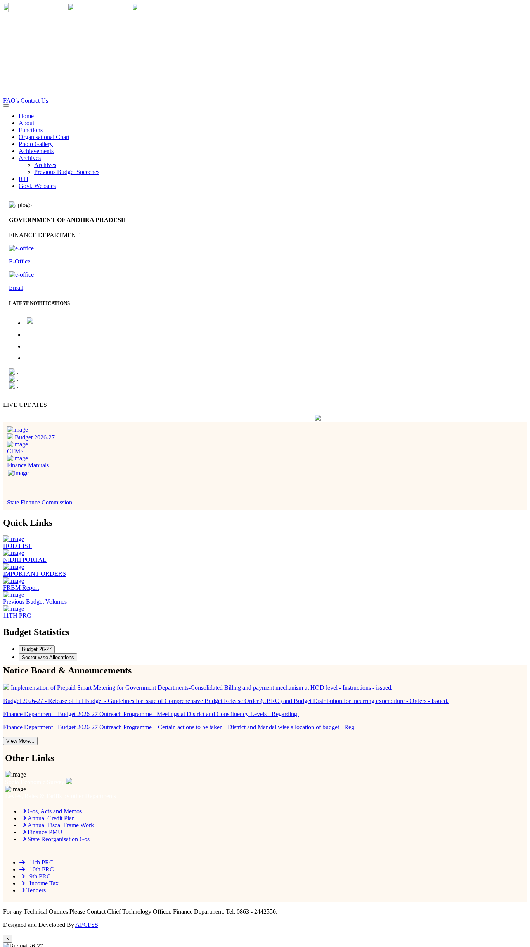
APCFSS (86, 924)
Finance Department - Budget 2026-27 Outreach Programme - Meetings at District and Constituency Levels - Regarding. (174, 344)
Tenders (35, 890)
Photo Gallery (36, 144)
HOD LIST (17, 545)
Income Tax (42, 883)
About (26, 123)
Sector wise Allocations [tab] (48, 657)
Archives (45, 165)
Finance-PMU (44, 832)
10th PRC (39, 869)
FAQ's (11, 100)
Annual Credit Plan (50, 818)
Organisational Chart (44, 137)
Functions (31, 130)
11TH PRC (17, 615)
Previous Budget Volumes (35, 601)
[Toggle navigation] (6, 105)
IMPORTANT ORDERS (34, 573)
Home (26, 116)
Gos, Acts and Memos (54, 811)
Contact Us (34, 100)
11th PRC (39, 862)
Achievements (36, 151)
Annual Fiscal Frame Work (60, 825)
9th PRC (38, 876)
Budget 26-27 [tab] (37, 649)
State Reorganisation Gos (58, 839)
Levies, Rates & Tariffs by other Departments (60, 796)
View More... (20, 741)
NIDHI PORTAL (25, 559)
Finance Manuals (28, 465)
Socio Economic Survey (35, 782)
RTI (23, 179)
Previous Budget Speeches (66, 172)
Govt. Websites (37, 186)
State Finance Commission (39, 502)
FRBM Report (21, 587)
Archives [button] (30, 158)
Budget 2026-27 (34, 437)
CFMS (15, 451)
